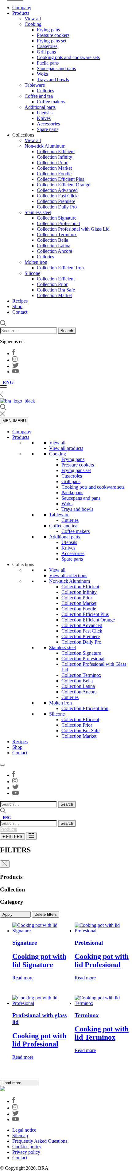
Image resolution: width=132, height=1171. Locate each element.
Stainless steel (38, 212)
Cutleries (45, 90)
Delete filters (45, 914)
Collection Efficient (56, 151)
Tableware (35, 85)
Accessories (48, 123)
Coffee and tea (39, 96)
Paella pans (48, 62)
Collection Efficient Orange (63, 184)
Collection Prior (52, 162)
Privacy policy (26, 1152)
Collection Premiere (56, 201)
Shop (17, 306)
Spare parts (47, 129)
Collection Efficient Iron (60, 267)
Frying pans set (51, 40)
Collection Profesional (58, 223)
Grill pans (46, 51)
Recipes (20, 301)
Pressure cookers (53, 35)
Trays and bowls (53, 79)
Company (21, 7)
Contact (19, 312)
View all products (66, 448)
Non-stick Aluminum (45, 146)
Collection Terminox (57, 234)
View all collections (68, 575)
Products (20, 13)
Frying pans (48, 29)
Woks (42, 74)
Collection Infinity (54, 157)
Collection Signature (56, 217)
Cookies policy (26, 1146)
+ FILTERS (12, 836)
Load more (12, 1083)
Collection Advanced (57, 190)
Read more (22, 977)
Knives (44, 118)
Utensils (44, 112)
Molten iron (36, 262)
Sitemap (20, 1135)
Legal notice (24, 1130)
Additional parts (40, 107)
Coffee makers (51, 101)
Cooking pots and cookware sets (68, 57)
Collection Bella (52, 240)
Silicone (32, 273)
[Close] (2, 765)
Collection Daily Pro (57, 206)
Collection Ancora (54, 251)
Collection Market (54, 168)
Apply (8, 914)
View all (33, 18)
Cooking (33, 24)
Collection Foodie (54, 173)
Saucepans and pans (56, 68)
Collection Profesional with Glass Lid (73, 229)
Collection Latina (53, 245)
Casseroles (47, 46)
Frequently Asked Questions (39, 1141)
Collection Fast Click (57, 195)
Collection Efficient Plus (60, 179)
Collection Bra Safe (56, 289)
